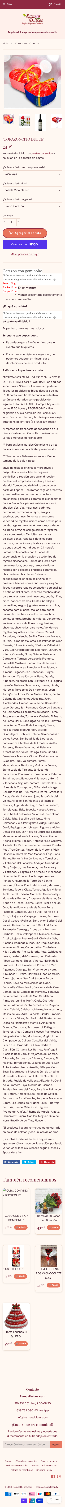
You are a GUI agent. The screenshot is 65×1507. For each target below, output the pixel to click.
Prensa (8, 1461)
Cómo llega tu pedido (26, 1461)
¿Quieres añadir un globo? (17, 199)
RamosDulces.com (22, 1486)
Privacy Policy (49, 1465)
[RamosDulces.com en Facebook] (53, 1477)
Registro (56, 1444)
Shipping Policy (44, 1469)
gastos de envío (41, 153)
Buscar (35, 1465)
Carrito (57, 4)
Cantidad (8, 215)
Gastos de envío (49, 1461)
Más (9, 4)
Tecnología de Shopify (47, 1486)
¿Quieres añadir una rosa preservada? (24, 167)
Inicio (5, 43)
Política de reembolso (17, 1465)
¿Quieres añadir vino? (15, 183)
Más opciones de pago (25, 254)
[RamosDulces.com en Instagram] (59, 1477)
